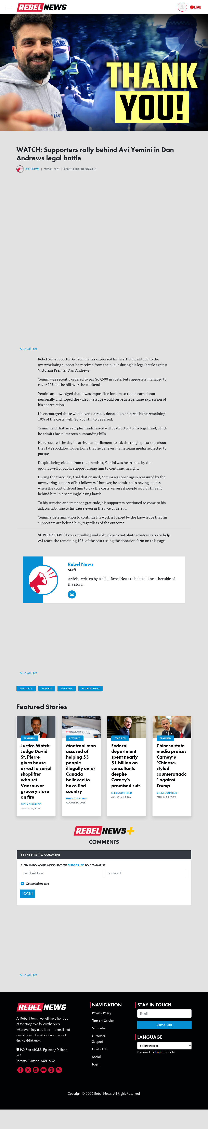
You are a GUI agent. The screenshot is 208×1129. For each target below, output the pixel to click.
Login (95, 1064)
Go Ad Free (30, 349)
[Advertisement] (104, 317)
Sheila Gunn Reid (31, 804)
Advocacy (26, 688)
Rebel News (32, 169)
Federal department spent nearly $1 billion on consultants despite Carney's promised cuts (126, 766)
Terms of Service (103, 1020)
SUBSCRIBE (76, 865)
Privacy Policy (101, 1012)
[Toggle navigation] (9, 7)
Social (96, 1056)
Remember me (37, 883)
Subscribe (99, 1028)
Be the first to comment (81, 169)
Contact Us (99, 1049)
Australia (67, 688)
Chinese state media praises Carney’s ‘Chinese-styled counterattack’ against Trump (171, 766)
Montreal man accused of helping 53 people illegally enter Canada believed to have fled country (81, 768)
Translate (168, 1052)
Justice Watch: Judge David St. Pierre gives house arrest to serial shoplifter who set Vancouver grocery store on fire (36, 771)
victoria (46, 688)
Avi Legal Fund (90, 688)
